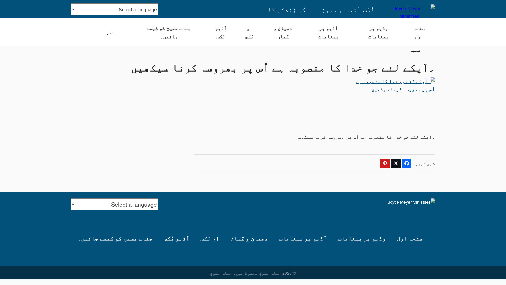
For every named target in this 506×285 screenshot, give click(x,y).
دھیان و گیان (283, 32)
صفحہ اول (419, 32)
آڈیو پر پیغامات (328, 32)
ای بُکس (249, 32)
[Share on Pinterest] (385, 163)
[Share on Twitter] (396, 163)
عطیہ (109, 32)
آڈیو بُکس (221, 32)
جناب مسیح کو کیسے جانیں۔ (169, 32)
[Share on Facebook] (406, 163)
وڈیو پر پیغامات (378, 32)
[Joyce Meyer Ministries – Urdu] (409, 9)
